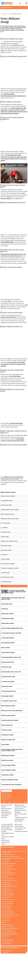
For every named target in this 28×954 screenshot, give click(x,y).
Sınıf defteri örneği (6, 545)
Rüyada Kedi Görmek (6, 7)
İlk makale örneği (5, 532)
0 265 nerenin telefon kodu (8, 913)
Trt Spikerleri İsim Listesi (21, 817)
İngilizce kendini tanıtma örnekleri (10, 509)
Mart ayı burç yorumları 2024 (21, 814)
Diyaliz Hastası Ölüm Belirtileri (6, 805)
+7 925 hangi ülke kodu (7, 930)
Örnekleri (9, 13)
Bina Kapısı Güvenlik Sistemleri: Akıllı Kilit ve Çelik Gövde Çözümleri (13, 852)
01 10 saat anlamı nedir (7, 903)
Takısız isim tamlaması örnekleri (9, 568)
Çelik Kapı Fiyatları (7, 950)
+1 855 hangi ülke (6, 909)
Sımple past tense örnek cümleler (10, 518)
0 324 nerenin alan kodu (7, 895)
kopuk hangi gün (19, 826)
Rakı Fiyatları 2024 (6, 812)
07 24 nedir (5, 937)
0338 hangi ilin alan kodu (8, 890)
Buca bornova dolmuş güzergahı (6, 830)
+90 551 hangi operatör (7, 901)
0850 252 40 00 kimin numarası (9, 872)
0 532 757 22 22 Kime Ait (8, 911)
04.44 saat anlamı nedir (7, 941)
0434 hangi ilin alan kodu (8, 865)
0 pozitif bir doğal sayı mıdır (9, 869)
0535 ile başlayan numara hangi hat (10, 928)
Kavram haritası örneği (7, 577)
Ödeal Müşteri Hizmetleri (8, 854)
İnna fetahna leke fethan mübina (7, 837)
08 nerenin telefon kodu (8, 916)
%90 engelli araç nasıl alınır (8, 899)
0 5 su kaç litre (5, 920)
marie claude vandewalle (21, 831)
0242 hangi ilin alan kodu (8, 939)
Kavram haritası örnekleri (7, 563)
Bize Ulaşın (4, 799)
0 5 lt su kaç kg (5, 861)
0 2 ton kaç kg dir (6, 871)
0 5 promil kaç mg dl (7, 905)
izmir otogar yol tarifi (20, 828)
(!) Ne (3, 922)
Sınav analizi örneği (6, 505)
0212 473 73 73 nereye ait (8, 878)
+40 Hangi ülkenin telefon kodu (9, 880)
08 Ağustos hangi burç (7, 924)
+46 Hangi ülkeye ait (7, 943)
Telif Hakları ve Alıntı (6, 797)
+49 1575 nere (5, 918)
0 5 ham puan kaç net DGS (8, 926)
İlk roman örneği (5, 523)
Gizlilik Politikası (5, 793)
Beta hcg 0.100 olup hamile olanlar (6, 809)
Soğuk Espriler (5, 815)
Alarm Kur (3, 817)
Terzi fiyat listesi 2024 (7, 824)
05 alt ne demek (6, 897)
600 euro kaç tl (18, 824)
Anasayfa (3, 13)
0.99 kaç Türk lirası (6, 867)
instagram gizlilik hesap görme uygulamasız (7, 827)
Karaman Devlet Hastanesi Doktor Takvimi (5, 842)
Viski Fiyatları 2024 (6, 814)
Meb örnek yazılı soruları (7, 514)
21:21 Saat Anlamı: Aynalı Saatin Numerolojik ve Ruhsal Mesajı (13, 859)
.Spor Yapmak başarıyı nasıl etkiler (10, 915)
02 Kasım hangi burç (7, 907)
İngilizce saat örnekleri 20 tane (9, 541)
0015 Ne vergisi (5, 935)
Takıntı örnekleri (5, 559)
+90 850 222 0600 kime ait (8, 893)
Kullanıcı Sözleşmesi (6, 795)
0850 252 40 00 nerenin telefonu (9, 886)
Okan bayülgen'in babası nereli (7, 834)
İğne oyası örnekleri (6, 550)
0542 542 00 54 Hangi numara (9, 863)
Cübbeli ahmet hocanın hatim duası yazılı (20, 807)
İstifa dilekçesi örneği (7, 500)
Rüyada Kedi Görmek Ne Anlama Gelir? (11, 856)
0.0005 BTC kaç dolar (7, 892)
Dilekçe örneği (5, 536)
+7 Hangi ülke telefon (7, 884)
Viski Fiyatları (6, 952)
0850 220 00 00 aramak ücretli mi (10, 934)
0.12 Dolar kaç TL (6, 888)
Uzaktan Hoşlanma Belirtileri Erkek (19, 820)
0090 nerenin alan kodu (7, 874)
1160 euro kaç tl (19, 829)
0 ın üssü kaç (5, 876)
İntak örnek (4, 554)
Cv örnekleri (4, 527)
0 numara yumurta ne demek (9, 932)
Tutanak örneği (5, 572)
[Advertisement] (14, 73)
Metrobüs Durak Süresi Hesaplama (20, 811)
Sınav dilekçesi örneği (16, 13)
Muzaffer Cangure (19, 805)
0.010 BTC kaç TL (6, 882)
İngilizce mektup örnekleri (8, 496)
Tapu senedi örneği (6, 581)
